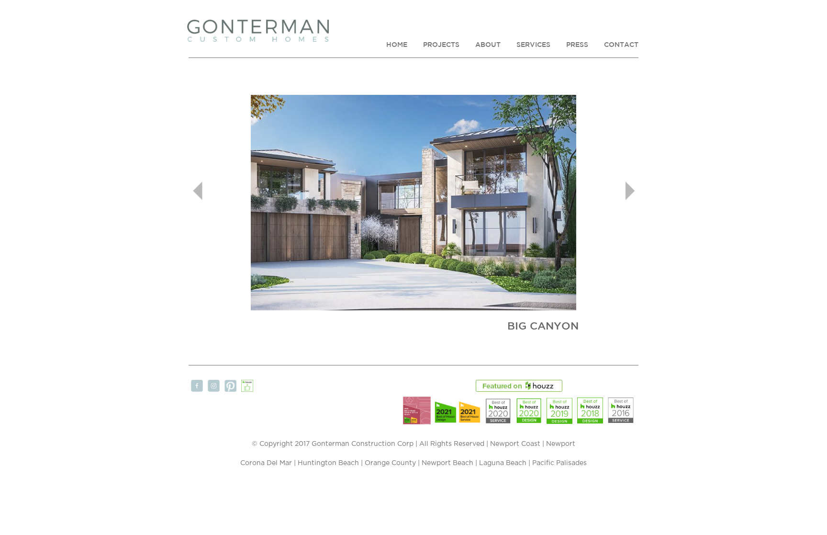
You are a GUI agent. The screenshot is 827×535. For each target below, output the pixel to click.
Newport (560, 444)
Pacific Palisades (559, 463)
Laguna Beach (502, 463)
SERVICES (533, 44)
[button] (222, 190)
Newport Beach (447, 463)
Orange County (390, 463)
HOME (396, 44)
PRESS (577, 44)
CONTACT (621, 44)
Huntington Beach (328, 463)
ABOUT (488, 44)
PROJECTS (441, 44)
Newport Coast (515, 444)
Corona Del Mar (266, 463)
